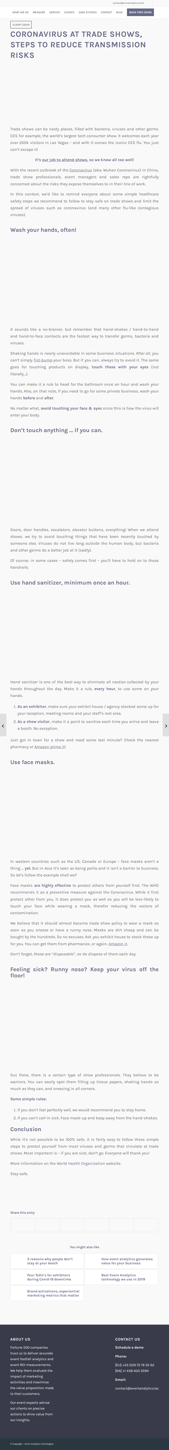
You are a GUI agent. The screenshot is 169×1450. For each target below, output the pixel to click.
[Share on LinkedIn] (121, 1225)
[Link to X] (156, 3)
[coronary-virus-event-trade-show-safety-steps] (84, 94)
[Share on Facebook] (23, 1225)
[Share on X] (47, 1225)
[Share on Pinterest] (97, 1225)
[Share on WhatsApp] (72, 1225)
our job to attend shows (64, 159)
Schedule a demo (129, 1347)
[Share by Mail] (146, 1225)
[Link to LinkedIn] (149, 3)
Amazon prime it (49, 746)
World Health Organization (81, 1163)
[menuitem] (20, 12)
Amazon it (118, 943)
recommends (22, 892)
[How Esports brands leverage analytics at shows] (3, 725)
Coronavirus (80, 170)
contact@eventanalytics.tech (128, 3)
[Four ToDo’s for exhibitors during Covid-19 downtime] (166, 725)
